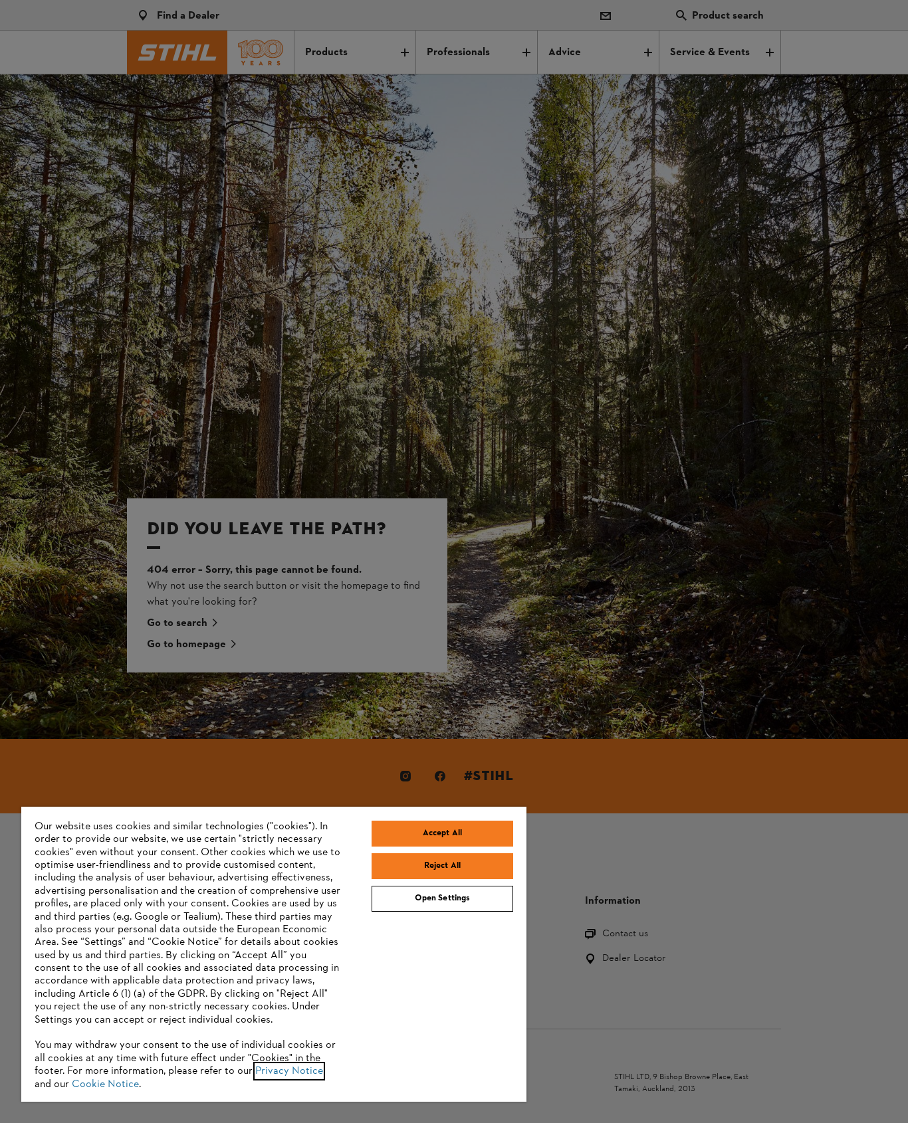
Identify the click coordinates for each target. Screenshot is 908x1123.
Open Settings (443, 898)
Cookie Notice (105, 1084)
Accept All (442, 833)
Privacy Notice (289, 1071)
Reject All (442, 866)
